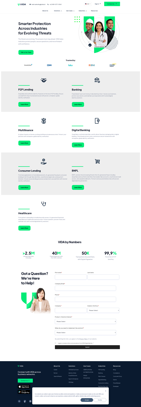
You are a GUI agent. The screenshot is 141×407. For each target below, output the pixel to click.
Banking (100, 373)
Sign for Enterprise (73, 379)
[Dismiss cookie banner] (105, 391)
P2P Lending (101, 369)
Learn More (24, 104)
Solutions (57, 11)
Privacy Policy (83, 339)
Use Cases (69, 11)
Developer (116, 386)
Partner (56, 373)
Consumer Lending (103, 383)
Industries (82, 11)
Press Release (116, 383)
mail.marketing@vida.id (38, 4)
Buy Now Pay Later (103, 386)
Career (55, 369)
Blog (114, 369)
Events (115, 379)
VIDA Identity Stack (74, 369)
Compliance (116, 373)
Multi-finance (101, 376)
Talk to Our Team (26, 52)
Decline (100, 400)
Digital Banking (102, 379)
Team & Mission (58, 376)
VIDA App (71, 382)
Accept (87, 400)
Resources (94, 11)
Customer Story (117, 376)
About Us (45, 11)
